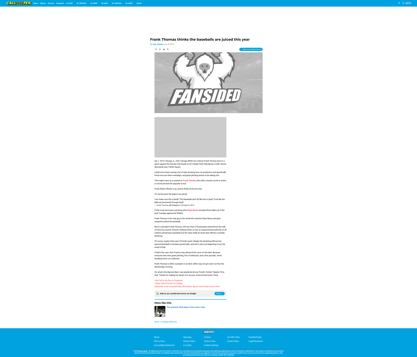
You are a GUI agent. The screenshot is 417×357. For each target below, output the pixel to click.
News (35, 3)
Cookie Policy (233, 341)
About (139, 3)
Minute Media (143, 351)
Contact (207, 337)
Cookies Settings (211, 345)
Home (156, 322)
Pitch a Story (159, 341)
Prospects (60, 3)
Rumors (51, 3)
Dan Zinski (158, 44)
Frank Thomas (189, 180)
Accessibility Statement (164, 345)
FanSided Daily (255, 337)
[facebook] (399, 3)
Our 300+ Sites (233, 337)
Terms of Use (209, 341)
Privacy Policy (189, 341)
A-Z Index (187, 345)
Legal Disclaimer (256, 341)
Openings (187, 337)
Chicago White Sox (169, 322)
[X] (403, 3)
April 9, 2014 (189, 205)
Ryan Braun (193, 210)
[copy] (167, 49)
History (43, 3)
